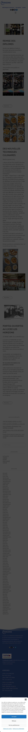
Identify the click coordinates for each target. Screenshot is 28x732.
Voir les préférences (14, 725)
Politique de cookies (7, 728)
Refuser (14, 721)
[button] (25, 699)
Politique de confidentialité (18, 728)
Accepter (14, 716)
